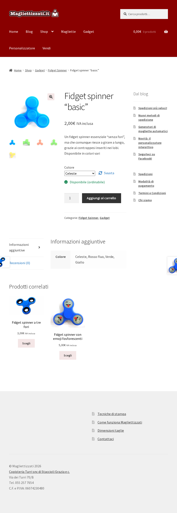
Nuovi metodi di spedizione (149, 117)
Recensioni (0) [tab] (19, 263)
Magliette (68, 31)
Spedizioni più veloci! (152, 108)
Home (13, 31)
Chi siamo (145, 200)
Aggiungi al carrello (101, 198)
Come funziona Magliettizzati (120, 422)
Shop (44, 31)
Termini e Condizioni (152, 193)
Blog (29, 31)
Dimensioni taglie (111, 430)
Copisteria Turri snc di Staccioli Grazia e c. (39, 471)
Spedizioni (145, 174)
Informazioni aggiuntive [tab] (19, 247)
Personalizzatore (22, 48)
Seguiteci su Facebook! (146, 156)
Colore (69, 167)
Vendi (47, 48)
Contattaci (106, 439)
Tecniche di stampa (112, 414)
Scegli (26, 343)
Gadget (88, 31)
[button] (50, 96)
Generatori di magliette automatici (153, 129)
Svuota (109, 173)
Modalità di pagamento (146, 183)
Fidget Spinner (57, 70)
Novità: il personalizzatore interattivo (149, 142)
